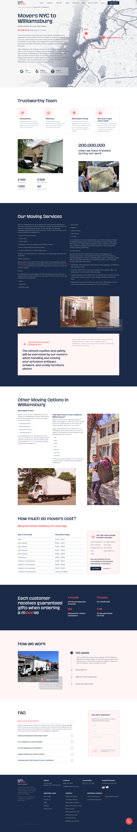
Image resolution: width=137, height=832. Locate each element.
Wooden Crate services (72, 821)
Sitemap (46, 806)
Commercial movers (71, 796)
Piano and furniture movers (73, 806)
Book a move (113, 3)
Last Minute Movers (71, 799)
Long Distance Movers (111, 796)
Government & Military (72, 802)
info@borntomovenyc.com (71, 786)
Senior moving (69, 809)
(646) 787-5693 (93, 3)
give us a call (31, 441)
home (41, 3)
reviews (74, 459)
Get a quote (95, 568)
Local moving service (27, 7)
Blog (83, 3)
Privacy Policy (48, 809)
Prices (67, 3)
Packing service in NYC (72, 812)
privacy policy (112, 751)
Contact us (106, 568)
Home (19, 7)
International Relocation (94, 799)
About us (75, 3)
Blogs (45, 802)
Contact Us (47, 799)
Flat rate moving (70, 818)
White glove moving (71, 815)
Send (95, 751)
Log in (102, 3)
